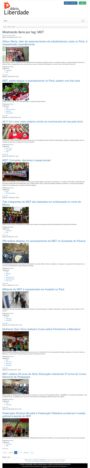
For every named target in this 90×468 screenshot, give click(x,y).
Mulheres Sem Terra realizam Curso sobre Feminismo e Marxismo (41, 329)
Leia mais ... (5, 75)
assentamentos (10, 279)
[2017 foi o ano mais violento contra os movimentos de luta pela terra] (15, 131)
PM (7, 275)
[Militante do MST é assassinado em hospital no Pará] (15, 299)
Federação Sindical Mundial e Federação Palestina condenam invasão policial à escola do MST (44, 414)
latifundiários (9, 113)
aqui (67, 466)
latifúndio (8, 111)
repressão (9, 70)
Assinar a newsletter (70, 3)
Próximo (26, 452)
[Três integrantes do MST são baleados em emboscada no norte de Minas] (15, 215)
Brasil (11, 67)
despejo (8, 273)
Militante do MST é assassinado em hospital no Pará (33, 289)
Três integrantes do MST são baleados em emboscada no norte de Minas (41, 203)
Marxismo (8, 363)
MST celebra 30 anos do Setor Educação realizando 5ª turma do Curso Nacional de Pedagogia (44, 375)
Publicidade (42, 460)
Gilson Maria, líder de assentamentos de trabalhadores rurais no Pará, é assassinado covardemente (44, 42)
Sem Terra (9, 148)
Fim (32, 452)
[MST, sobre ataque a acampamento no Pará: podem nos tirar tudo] (15, 91)
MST (7, 72)
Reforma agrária (10, 109)
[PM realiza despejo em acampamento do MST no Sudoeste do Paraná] (15, 253)
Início (5, 21)
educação (8, 404)
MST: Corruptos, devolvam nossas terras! (26, 160)
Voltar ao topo (85, 464)
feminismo (9, 365)
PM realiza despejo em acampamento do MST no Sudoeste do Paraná (44, 241)
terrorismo (9, 320)
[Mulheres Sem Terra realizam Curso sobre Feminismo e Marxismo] (15, 341)
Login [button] (82, 3)
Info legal (35, 460)
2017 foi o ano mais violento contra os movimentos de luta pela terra (42, 121)
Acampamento (10, 277)
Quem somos (28, 460)
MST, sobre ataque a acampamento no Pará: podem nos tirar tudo (41, 80)
